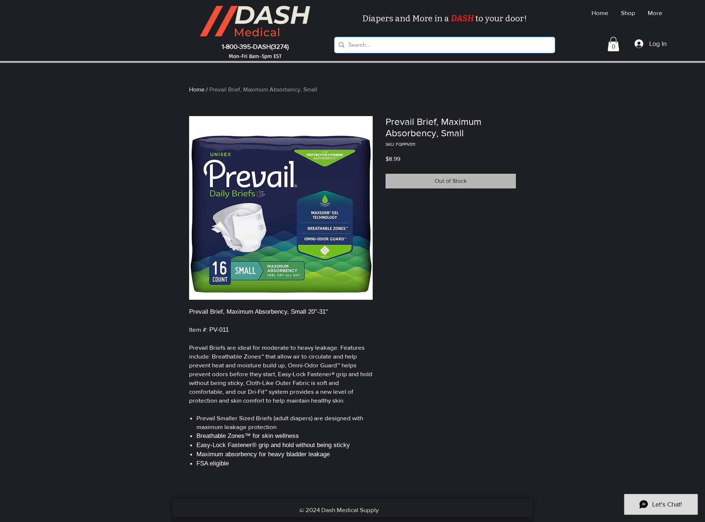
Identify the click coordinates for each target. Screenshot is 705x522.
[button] (613, 44)
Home (197, 89)
